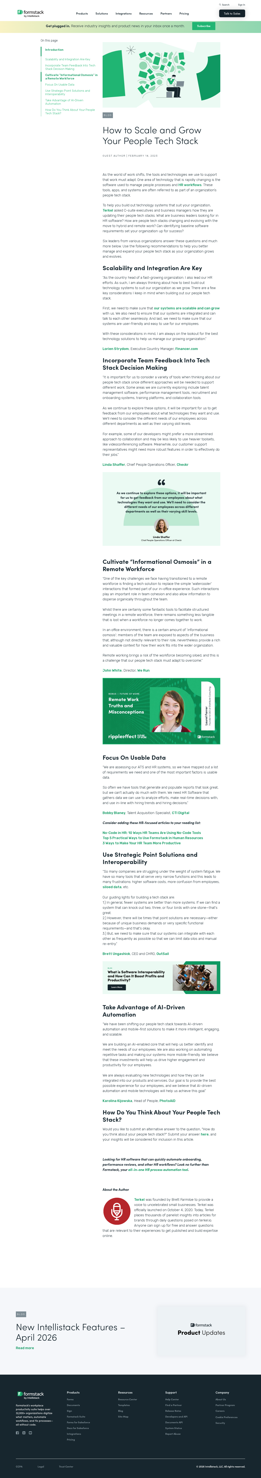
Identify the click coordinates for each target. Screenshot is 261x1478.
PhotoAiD (167, 1101)
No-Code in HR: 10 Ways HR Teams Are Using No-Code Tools (152, 833)
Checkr (183, 465)
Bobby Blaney (114, 813)
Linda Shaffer (114, 465)
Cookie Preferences (226, 1417)
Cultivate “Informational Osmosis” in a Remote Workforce (71, 76)
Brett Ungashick (116, 954)
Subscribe (203, 26)
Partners (166, 13)
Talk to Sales (232, 13)
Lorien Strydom (116, 349)
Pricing (184, 13)
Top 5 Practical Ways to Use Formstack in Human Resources (153, 838)
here (205, 1134)
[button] (82, 13)
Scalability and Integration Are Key (67, 59)
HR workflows (190, 185)
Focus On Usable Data (59, 84)
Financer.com (186, 349)
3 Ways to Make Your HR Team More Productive (142, 843)
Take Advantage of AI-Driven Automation (64, 102)
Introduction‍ (54, 50)
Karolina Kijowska (117, 1101)
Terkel (108, 210)
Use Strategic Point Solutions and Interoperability (67, 92)
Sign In (241, 4)
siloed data (112, 887)
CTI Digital (180, 813)
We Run (143, 670)
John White (112, 670)
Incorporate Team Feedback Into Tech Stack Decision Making (70, 67)
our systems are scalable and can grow (187, 308)
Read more (25, 1348)
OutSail (162, 954)
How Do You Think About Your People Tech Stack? (70, 111)
